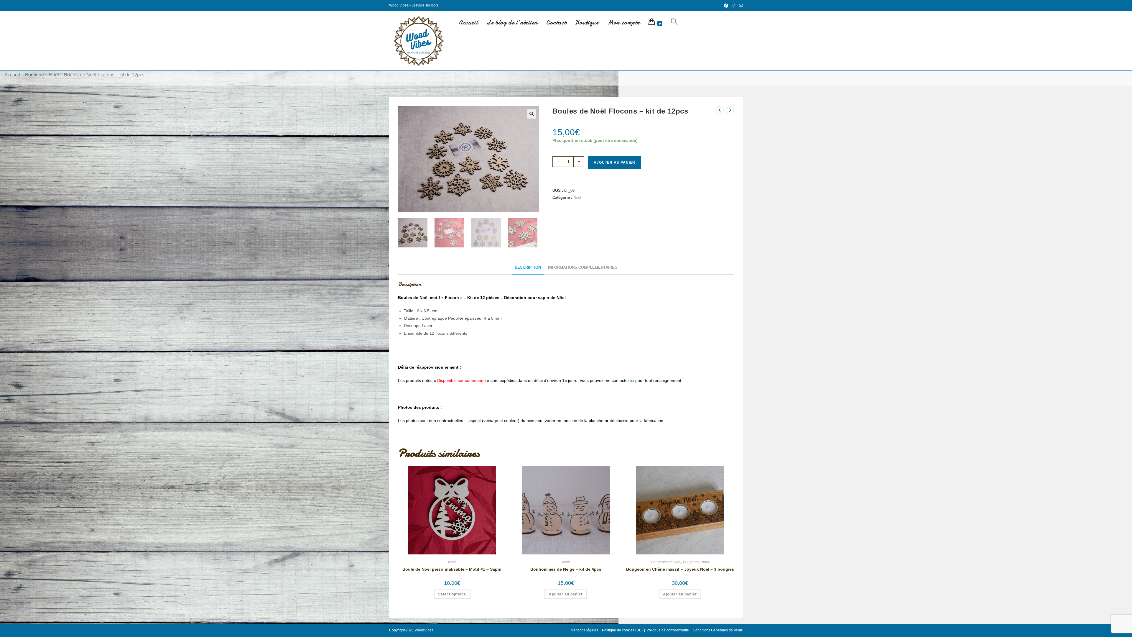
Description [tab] (528, 267)
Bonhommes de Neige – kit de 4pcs (565, 569)
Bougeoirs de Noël (666, 562)
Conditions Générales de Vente (718, 630)
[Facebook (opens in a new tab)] (726, 6)
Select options (452, 594)
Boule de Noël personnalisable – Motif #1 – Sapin (451, 569)
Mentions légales (584, 630)
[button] (531, 114)
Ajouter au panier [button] (566, 594)
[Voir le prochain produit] (730, 110)
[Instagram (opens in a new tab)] (733, 6)
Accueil (12, 74)
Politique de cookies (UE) (622, 630)
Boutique (34, 74)
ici (632, 380)
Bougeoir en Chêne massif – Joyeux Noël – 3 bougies (680, 569)
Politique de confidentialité (667, 630)
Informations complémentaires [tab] (582, 267)
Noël (54, 74)
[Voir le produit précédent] (719, 110)
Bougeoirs (691, 562)
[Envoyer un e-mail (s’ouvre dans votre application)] (740, 6)
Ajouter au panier (614, 162)
